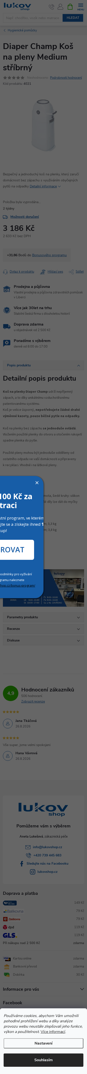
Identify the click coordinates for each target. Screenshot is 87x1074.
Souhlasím (43, 1060)
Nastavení (43, 1043)
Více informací (53, 1031)
